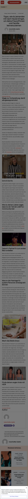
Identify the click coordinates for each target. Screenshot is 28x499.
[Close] (26, 487)
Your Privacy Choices (14, 496)
